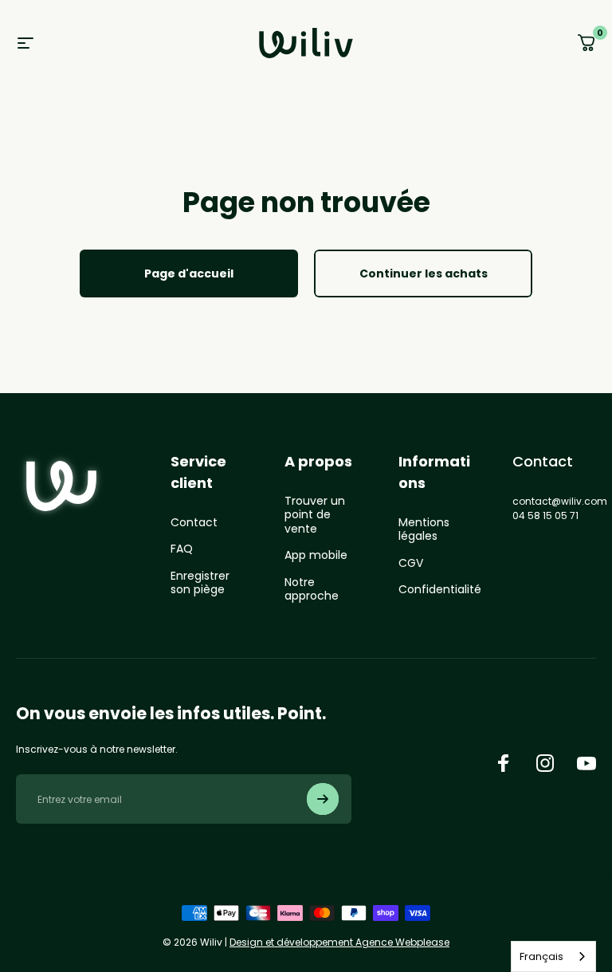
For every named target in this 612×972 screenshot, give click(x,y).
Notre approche (311, 590)
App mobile (315, 556)
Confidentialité (439, 590)
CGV (410, 564)
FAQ (182, 549)
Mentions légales (423, 530)
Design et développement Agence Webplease (339, 942)
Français (541, 956)
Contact (194, 523)
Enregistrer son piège (200, 583)
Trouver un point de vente (314, 515)
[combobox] (553, 956)
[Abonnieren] (323, 799)
